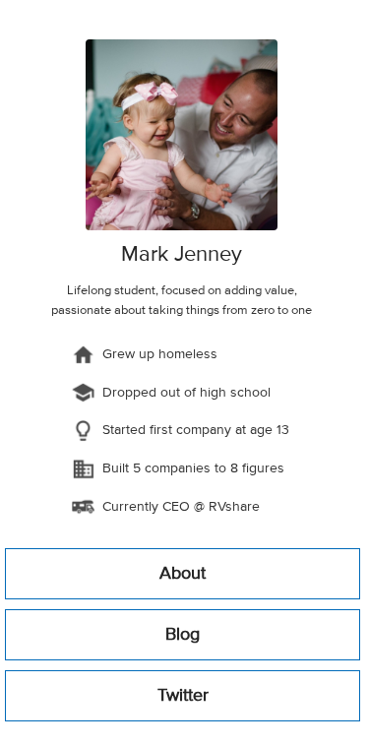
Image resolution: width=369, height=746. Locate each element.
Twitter (183, 696)
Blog (182, 635)
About (182, 574)
